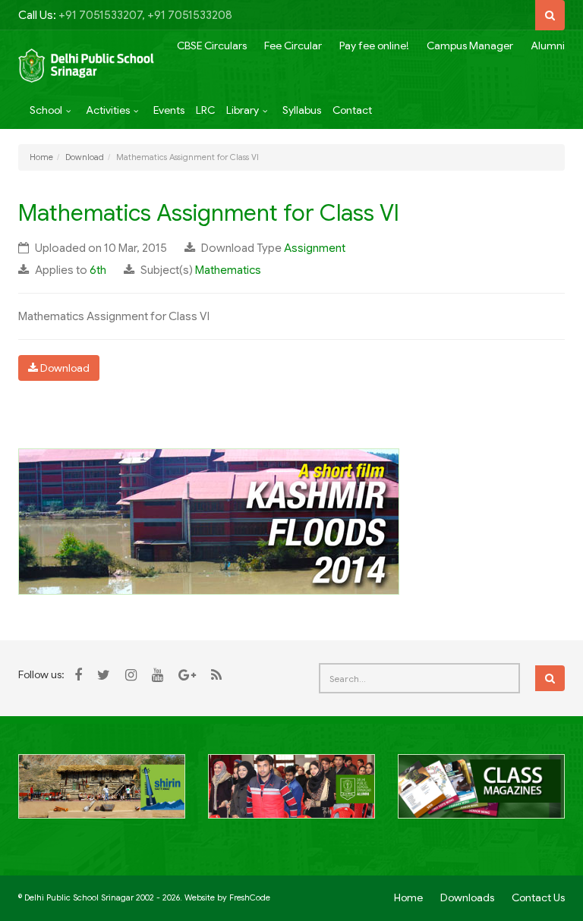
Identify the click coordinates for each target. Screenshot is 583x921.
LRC (205, 110)
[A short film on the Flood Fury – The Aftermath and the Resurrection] (208, 520)
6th (98, 270)
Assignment (314, 248)
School (46, 110)
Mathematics (228, 270)
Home (41, 157)
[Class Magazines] (481, 795)
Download (84, 157)
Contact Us (538, 897)
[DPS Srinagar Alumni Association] (291, 795)
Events (168, 110)
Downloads (467, 897)
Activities (108, 110)
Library (242, 110)
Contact (352, 110)
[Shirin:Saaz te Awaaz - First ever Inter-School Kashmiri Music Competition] (101, 795)
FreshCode (249, 897)
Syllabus (301, 110)
